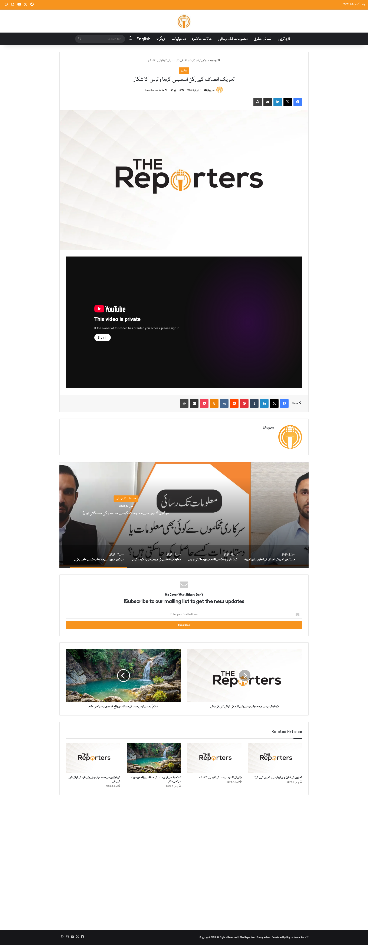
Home (213, 60)
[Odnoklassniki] (214, 403)
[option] (184, 515)
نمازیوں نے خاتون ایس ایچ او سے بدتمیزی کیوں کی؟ (278, 777)
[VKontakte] (224, 403)
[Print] (257, 102)
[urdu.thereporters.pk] (184, 21)
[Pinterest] (244, 403)
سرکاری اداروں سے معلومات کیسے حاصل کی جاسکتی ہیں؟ (184, 513)
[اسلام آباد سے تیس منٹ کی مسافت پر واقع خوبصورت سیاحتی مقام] (154, 758)
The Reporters (248, 937)
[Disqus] (184, 859)
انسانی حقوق (263, 39)
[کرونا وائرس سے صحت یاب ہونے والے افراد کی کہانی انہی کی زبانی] (93, 758)
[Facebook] (297, 102)
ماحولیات (179, 39)
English (144, 39)
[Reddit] (234, 403)
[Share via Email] (267, 102)
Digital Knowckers (296, 937)
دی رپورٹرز (211, 90)
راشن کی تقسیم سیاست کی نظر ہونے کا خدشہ (220, 777)
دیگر (162, 39)
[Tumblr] (254, 403)
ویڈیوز (204, 60)
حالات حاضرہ (202, 39)
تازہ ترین (284, 39)
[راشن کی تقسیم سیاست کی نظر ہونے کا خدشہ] (214, 758)
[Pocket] (204, 403)
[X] (287, 102)
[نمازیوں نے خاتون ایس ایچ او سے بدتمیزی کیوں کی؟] (275, 758)
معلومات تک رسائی (233, 39)
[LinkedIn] (277, 102)
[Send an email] (205, 90)
